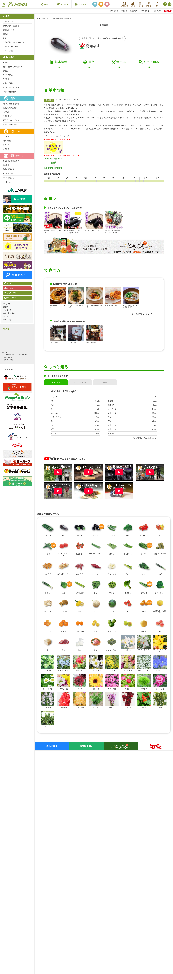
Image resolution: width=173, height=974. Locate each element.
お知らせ (124, 11)
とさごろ (6, 149)
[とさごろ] (17, 454)
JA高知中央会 (8, 51)
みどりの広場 (8, 75)
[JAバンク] (124, 4)
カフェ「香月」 (73, 342)
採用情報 (82, 4)
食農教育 (6, 165)
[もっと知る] (149, 63)
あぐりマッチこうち (10, 124)
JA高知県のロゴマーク (11, 46)
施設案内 (167, 11)
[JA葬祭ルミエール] (17, 416)
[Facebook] (165, 4)
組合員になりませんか (11, 87)
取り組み (64, 4)
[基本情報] (59, 63)
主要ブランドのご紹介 (11, 120)
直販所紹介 (7, 141)
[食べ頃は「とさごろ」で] (104, 245)
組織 (45, 4)
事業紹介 (6, 62)
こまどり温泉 (54, 342)
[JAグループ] (17, 377)
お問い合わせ (114, 11)
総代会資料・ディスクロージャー (15, 42)
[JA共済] (157, 4)
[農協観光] (17, 481)
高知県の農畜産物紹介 (11, 104)
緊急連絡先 (133, 11)
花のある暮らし (8, 178)
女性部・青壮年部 (9, 92)
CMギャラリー (8, 304)
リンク (5, 316)
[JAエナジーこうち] (17, 436)
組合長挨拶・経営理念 (11, 26)
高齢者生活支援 (8, 169)
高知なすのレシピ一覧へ (145, 314)
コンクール (7, 182)
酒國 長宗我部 (91, 342)
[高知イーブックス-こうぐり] (17, 471)
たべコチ (6, 145)
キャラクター (8, 310)
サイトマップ (156, 11)
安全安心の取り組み (10, 108)
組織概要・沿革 (8, 30)
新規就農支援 (8, 116)
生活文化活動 (8, 173)
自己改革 (6, 79)
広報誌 (5, 71)
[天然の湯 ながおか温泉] (17, 406)
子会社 (5, 38)
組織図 (5, 34)
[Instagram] (169, 4)
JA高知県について (9, 21)
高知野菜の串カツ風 (111, 305)
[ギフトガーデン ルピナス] (17, 426)
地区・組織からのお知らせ (12, 67)
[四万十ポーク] (17, 462)
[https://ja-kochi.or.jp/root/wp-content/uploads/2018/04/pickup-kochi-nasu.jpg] (53, 147)
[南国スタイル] (17, 396)
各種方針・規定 (9, 313)
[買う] (89, 63)
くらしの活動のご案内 (11, 161)
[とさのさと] (17, 445)
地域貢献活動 (8, 83)
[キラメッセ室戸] (17, 387)
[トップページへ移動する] (17, 4)
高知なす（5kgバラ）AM (92, 230)
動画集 (5, 307)
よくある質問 (144, 11)
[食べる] (119, 63)
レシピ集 (6, 136)
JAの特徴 (6, 112)
